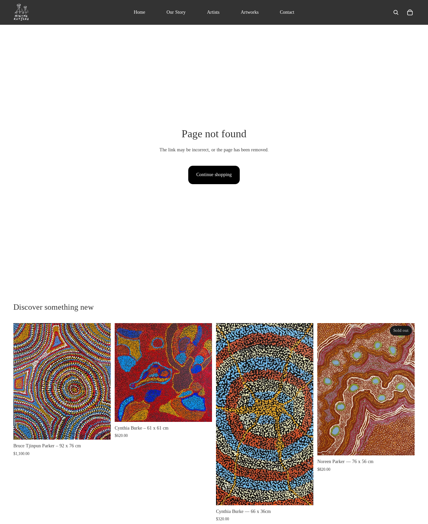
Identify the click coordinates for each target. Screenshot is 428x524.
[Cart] (410, 12)
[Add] (100, 430)
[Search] (396, 12)
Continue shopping (214, 174)
